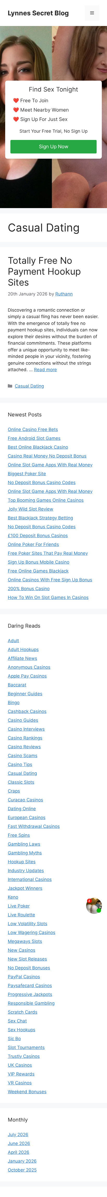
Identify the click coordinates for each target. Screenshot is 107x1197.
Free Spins (19, 835)
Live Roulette (21, 914)
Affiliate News (22, 658)
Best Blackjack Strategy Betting (40, 517)
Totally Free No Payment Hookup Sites (44, 271)
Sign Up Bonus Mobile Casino (38, 562)
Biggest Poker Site (27, 473)
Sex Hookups (21, 1029)
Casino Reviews (24, 746)
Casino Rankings (25, 738)
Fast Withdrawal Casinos (34, 826)
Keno (13, 897)
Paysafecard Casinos (30, 985)
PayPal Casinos (24, 976)
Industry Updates (26, 870)
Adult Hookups (23, 649)
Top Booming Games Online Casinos (46, 500)
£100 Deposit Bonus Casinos (38, 535)
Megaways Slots (25, 941)
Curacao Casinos (25, 799)
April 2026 (18, 1152)
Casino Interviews (26, 729)
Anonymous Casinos (29, 667)
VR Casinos (20, 1082)
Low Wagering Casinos (31, 932)
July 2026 (18, 1134)
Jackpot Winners (25, 888)
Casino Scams (22, 755)
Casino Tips (20, 764)
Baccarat (17, 684)
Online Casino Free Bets (33, 429)
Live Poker (19, 906)
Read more (45, 369)
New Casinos (21, 950)
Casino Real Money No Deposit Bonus (47, 456)
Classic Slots (21, 782)
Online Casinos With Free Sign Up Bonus (50, 579)
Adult (13, 640)
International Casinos (30, 879)
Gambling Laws (24, 844)
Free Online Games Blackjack (38, 571)
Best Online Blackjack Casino (38, 447)
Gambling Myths (25, 852)
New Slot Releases (27, 959)
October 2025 (22, 1170)
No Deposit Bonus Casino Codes (42, 482)
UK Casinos (20, 1065)
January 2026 (22, 1161)
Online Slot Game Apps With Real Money (50, 464)
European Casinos (26, 817)
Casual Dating (29, 386)
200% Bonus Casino (29, 588)
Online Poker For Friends (33, 544)
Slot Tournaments (26, 1047)
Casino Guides (23, 720)
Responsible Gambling (31, 1003)
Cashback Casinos (27, 711)
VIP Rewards (21, 1074)
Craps (14, 791)
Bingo (13, 702)
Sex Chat (17, 1021)
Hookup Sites (22, 861)
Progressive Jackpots (30, 994)
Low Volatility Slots (27, 923)
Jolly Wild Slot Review (30, 509)
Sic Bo (14, 1038)
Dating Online (22, 808)
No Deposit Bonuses (29, 967)
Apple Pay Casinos (27, 676)
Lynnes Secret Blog (38, 13)
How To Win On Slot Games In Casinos (48, 597)
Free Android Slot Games (34, 438)
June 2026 (19, 1143)
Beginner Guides (25, 693)
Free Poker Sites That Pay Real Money (48, 553)
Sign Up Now (53, 147)
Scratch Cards (22, 1012)
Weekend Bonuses (27, 1091)
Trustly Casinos (24, 1056)
